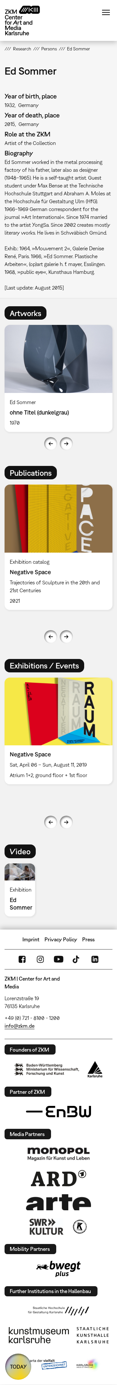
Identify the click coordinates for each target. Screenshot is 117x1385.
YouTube (58, 959)
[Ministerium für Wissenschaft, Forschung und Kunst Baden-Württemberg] (46, 1069)
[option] (22, 889)
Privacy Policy (61, 939)
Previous (50, 443)
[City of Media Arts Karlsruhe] (88, 1365)
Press (88, 939)
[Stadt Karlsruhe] (95, 1069)
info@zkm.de (19, 1026)
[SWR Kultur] (46, 1226)
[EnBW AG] (58, 1112)
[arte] (58, 1202)
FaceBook (22, 959)
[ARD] (58, 1178)
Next (66, 443)
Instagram (40, 959)
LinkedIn (94, 959)
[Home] (27, 20)
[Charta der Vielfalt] (41, 1365)
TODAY (18, 1367)
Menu (105, 12)
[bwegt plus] (58, 1269)
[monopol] (58, 1153)
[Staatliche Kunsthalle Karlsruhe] (93, 1335)
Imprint (30, 939)
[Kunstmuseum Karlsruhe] (39, 1335)
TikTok (76, 959)
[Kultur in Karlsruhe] (79, 1226)
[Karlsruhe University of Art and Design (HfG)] (58, 1311)
